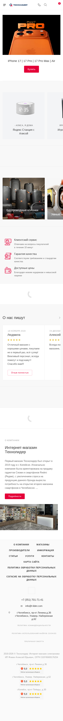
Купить (31, 69)
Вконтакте (31, 590)
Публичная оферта (34, 641)
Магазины (43, 544)
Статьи (13, 556)
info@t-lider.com (33, 606)
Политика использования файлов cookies (34, 633)
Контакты (48, 556)
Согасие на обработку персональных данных (31, 578)
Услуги (29, 556)
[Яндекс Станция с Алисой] (24, 106)
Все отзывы (59, 318)
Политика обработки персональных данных (32, 569)
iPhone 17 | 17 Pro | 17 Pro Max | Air (31, 61)
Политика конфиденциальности (34, 625)
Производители (19, 550)
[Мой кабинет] (51, 5)
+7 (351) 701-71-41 (32, 600)
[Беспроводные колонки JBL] (24, 198)
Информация (45, 550)
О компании (21, 544)
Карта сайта (31, 562)
